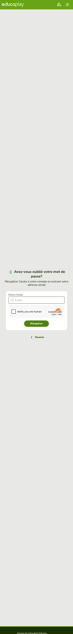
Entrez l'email (16, 294)
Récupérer (36, 323)
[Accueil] (13, 4)
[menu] (67, 4)
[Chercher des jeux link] (59, 4)
